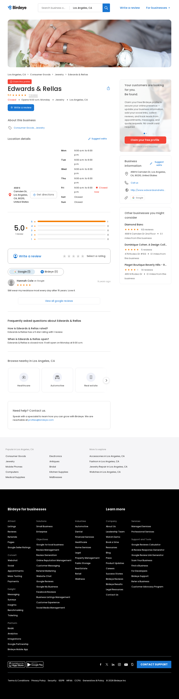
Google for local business (50, 544)
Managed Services (141, 526)
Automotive (81, 526)
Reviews (12, 531)
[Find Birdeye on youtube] (126, 664)
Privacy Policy (38, 680)
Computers (12, 472)
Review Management (47, 549)
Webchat (13, 560)
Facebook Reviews (46, 591)
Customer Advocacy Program (147, 586)
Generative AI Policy (93, 680)
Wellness (80, 578)
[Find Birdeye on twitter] (107, 664)
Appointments (16, 570)
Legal (78, 552)
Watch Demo (113, 536)
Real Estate (81, 568)
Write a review (130, 8)
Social (11, 565)
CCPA (77, 680)
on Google (39, 280)
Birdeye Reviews (114, 578)
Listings (12, 526)
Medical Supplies (15, 477)
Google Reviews (44, 581)
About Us (111, 526)
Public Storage (83, 563)
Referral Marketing (46, 570)
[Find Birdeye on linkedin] (113, 664)
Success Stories (114, 573)
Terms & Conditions (18, 680)
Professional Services (142, 531)
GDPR (61, 680)
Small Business (44, 526)
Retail (78, 573)
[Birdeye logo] (18, 7)
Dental (79, 531)
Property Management (87, 557)
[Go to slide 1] (144, 133)
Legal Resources (114, 589)
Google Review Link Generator (147, 555)
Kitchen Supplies (58, 472)
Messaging (13, 594)
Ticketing (13, 615)
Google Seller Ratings (19, 547)
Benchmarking (15, 610)
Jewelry (59, 74)
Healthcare (81, 542)
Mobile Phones (14, 466)
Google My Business (47, 586)
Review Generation (46, 555)
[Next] (106, 380)
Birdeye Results (114, 584)
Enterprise (41, 531)
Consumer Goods (40, 74)
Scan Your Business (141, 560)
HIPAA (69, 680)
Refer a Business (140, 581)
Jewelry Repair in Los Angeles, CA (108, 466)
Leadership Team (115, 531)
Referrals (12, 536)
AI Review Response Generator (147, 549)
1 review (33, 95)
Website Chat (44, 576)
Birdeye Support (140, 576)
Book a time (112, 542)
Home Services (83, 547)
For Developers (139, 570)
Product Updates (115, 563)
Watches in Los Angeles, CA (105, 472)
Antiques (54, 461)
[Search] (106, 8)
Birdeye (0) (51, 271)
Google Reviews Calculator (145, 544)
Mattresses (55, 477)
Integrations (14, 638)
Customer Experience (48, 602)
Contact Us (112, 594)
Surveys (12, 599)
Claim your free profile (145, 140)
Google (139, 197)
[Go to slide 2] (146, 133)
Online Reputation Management (53, 560)
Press (109, 557)
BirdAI (11, 628)
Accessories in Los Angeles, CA (107, 456)
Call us (134, 182)
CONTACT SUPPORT (154, 664)
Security (52, 680)
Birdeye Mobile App (18, 649)
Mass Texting (15, 576)
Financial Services (84, 536)
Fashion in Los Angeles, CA (104, 461)
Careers (110, 568)
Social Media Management (50, 607)
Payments (13, 581)
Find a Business (139, 565)
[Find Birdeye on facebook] (100, 664)
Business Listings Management (53, 597)
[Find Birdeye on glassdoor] (132, 664)
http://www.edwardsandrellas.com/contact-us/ (148, 190)
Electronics (55, 456)
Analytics (13, 633)
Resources (111, 547)
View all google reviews (59, 301)
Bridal (52, 466)
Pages (11, 542)
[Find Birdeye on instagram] (119, 664)
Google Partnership (18, 644)
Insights (12, 604)
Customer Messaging (48, 565)
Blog (108, 552)
